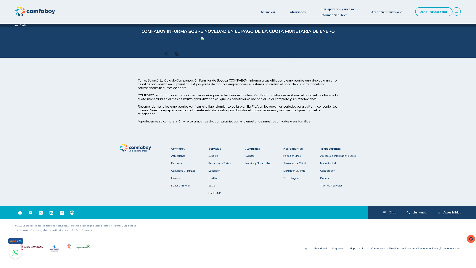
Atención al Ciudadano (387, 12)
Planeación (326, 178)
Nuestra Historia (180, 185)
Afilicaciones (178, 155)
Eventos (175, 178)
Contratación (327, 170)
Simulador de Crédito (295, 163)
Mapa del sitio (358, 248)
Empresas (176, 163)
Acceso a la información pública (338, 155)
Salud (211, 185)
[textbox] (238, 33)
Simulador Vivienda (294, 170)
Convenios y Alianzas (183, 170)
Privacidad (320, 248)
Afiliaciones (298, 12)
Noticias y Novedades (257, 163)
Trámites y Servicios (331, 185)
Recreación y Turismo (220, 163)
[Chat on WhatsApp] (15, 252)
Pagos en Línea (292, 155)
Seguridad (338, 248)
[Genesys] (15, 241)
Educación (214, 170)
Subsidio (213, 155)
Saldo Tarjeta (291, 178)
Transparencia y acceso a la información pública (340, 12)
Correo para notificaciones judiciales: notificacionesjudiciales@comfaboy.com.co (416, 248)
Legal (306, 248)
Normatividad (328, 163)
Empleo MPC (215, 193)
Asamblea (268, 12)
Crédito (212, 178)
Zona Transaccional (433, 12)
